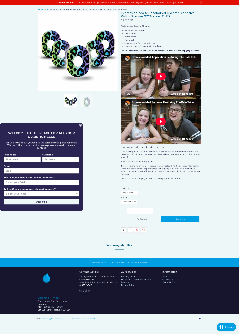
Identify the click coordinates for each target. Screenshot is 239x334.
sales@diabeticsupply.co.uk (92, 282)
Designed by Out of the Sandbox (69, 319)
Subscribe (41, 201)
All (48, 9)
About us (166, 276)
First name (10, 154)
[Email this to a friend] (143, 230)
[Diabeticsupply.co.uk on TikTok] (89, 291)
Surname (47, 154)
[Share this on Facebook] (130, 230)
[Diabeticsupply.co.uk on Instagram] (86, 291)
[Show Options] (76, 182)
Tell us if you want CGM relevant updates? (29, 177)
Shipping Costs (128, 276)
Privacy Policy (127, 285)
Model (124, 197)
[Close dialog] (80, 125)
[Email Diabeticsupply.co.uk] (80, 291)
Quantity (125, 188)
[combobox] (40, 182)
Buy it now (180, 219)
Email (7, 166)
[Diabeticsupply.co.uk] (49, 283)
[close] (201, 2)
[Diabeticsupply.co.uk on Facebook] (83, 291)
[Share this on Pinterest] (136, 230)
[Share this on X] (123, 230)
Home (41, 9)
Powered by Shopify (88, 319)
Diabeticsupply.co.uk (49, 319)
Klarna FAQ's (168, 282)
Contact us (167, 279)
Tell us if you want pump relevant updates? (30, 189)
